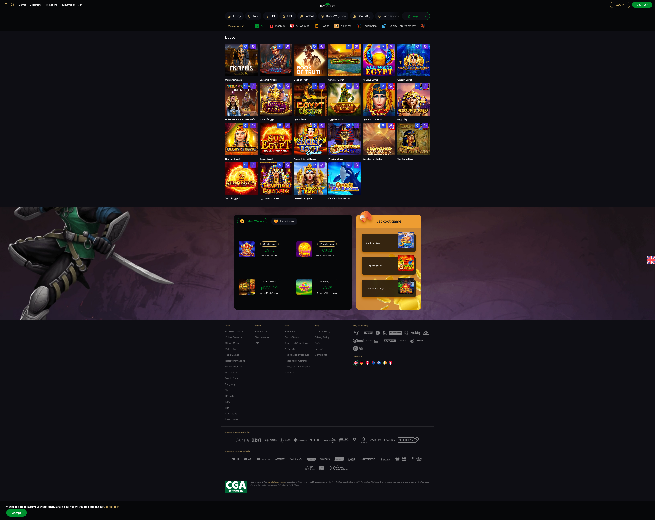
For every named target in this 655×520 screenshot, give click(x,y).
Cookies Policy (322, 331)
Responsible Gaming (296, 360)
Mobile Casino (232, 378)
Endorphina (370, 26)
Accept (16, 513)
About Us (290, 349)
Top (227, 390)
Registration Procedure (297, 354)
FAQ (317, 343)
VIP (80, 4)
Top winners (287, 221)
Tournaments (68, 4)
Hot (227, 407)
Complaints (321, 354)
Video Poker (231, 349)
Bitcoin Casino (232, 343)
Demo (276, 60)
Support (319, 349)
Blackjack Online (233, 366)
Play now (241, 56)
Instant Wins (231, 419)
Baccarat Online (233, 372)
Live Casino (231, 413)
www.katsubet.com (276, 482)
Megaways (230, 384)
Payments (290, 331)
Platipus (280, 26)
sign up (642, 5)
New (227, 401)
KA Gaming (302, 26)
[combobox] (416, 16)
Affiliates (289, 372)
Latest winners (255, 221)
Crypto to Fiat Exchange (297, 366)
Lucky (430, 26)
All (262, 26)
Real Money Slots (234, 331)
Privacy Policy (322, 337)
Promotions (51, 4)
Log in (620, 5)
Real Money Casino (235, 360)
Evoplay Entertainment (402, 26)
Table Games (232, 354)
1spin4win (346, 26)
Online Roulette (233, 337)
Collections (35, 4)
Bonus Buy (230, 395)
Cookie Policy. (111, 506)
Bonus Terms (292, 337)
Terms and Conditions (296, 343)
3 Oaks (325, 26)
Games (22, 4)
